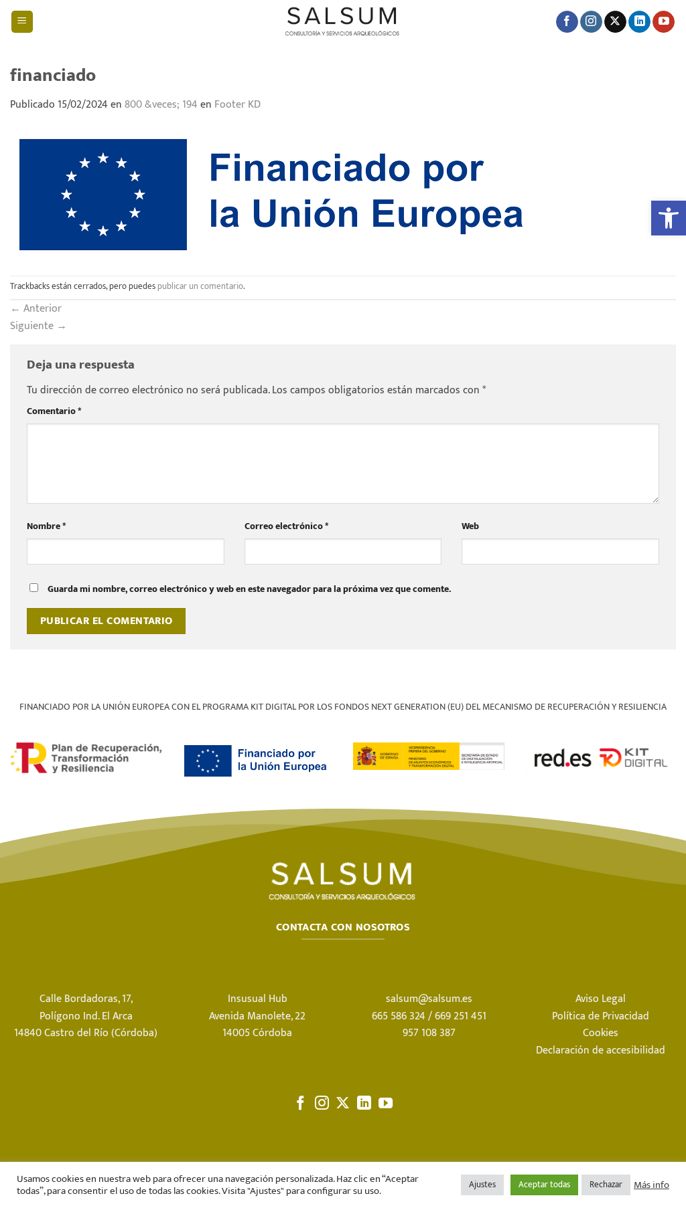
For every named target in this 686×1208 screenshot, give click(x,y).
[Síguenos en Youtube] (664, 22)
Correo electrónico (286, 526)
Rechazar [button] (606, 1184)
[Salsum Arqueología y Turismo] (343, 21)
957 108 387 (429, 1033)
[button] (668, 218)
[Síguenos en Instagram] (591, 22)
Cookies (600, 1033)
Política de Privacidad (600, 1016)
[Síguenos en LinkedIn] (639, 22)
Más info (651, 1185)
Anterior (36, 309)
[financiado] (278, 194)
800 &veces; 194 (161, 105)
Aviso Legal (600, 999)
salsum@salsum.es (429, 999)
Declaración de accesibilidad (600, 1050)
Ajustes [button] (482, 1184)
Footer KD (237, 105)
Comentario (54, 411)
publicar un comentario (200, 287)
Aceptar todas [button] (544, 1184)
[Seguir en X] (615, 22)
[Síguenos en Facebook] (567, 22)
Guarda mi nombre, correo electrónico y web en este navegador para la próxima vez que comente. (249, 589)
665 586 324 (398, 1016)
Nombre (46, 526)
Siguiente (38, 326)
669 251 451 (460, 1016)
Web (470, 526)
